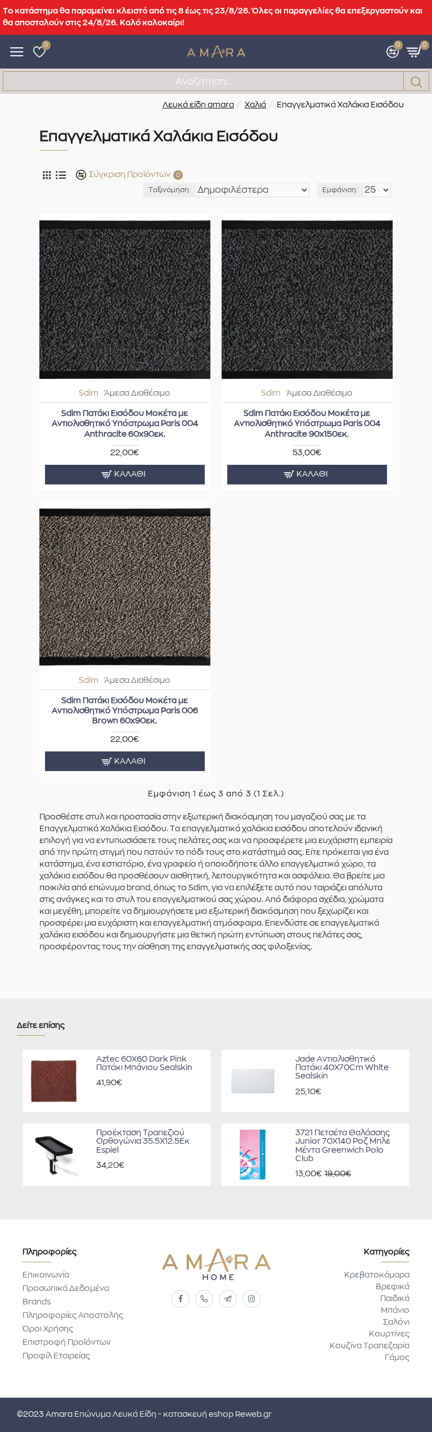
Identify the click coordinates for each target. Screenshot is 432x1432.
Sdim (88, 393)
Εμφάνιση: (340, 190)
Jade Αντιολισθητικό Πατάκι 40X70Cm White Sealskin (342, 1068)
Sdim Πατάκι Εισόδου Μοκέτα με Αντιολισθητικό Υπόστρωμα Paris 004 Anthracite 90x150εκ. (307, 424)
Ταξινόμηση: (169, 190)
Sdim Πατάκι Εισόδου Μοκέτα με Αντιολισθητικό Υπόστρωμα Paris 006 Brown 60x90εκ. (125, 711)
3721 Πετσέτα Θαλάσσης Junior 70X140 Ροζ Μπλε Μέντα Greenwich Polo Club (342, 1146)
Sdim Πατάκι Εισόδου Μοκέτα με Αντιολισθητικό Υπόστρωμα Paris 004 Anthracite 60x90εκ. (125, 424)
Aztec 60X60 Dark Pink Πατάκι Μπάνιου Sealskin (144, 1063)
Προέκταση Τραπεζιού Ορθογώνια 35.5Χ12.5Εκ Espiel (143, 1141)
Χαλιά (255, 105)
